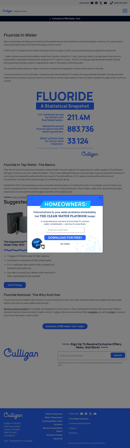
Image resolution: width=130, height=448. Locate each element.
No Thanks (65, 243)
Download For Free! (65, 237)
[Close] (100, 198)
